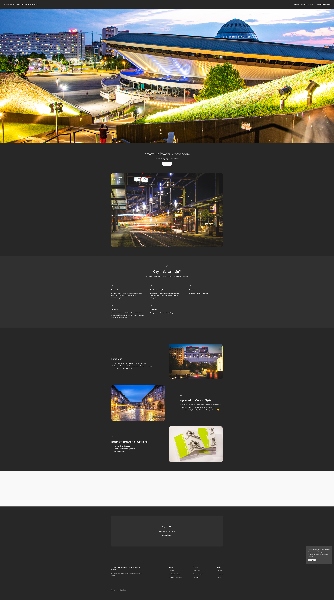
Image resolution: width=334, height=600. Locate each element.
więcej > (167, 164)
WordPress (123, 590)
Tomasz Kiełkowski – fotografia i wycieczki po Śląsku (20, 4)
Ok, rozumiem (312, 560)
